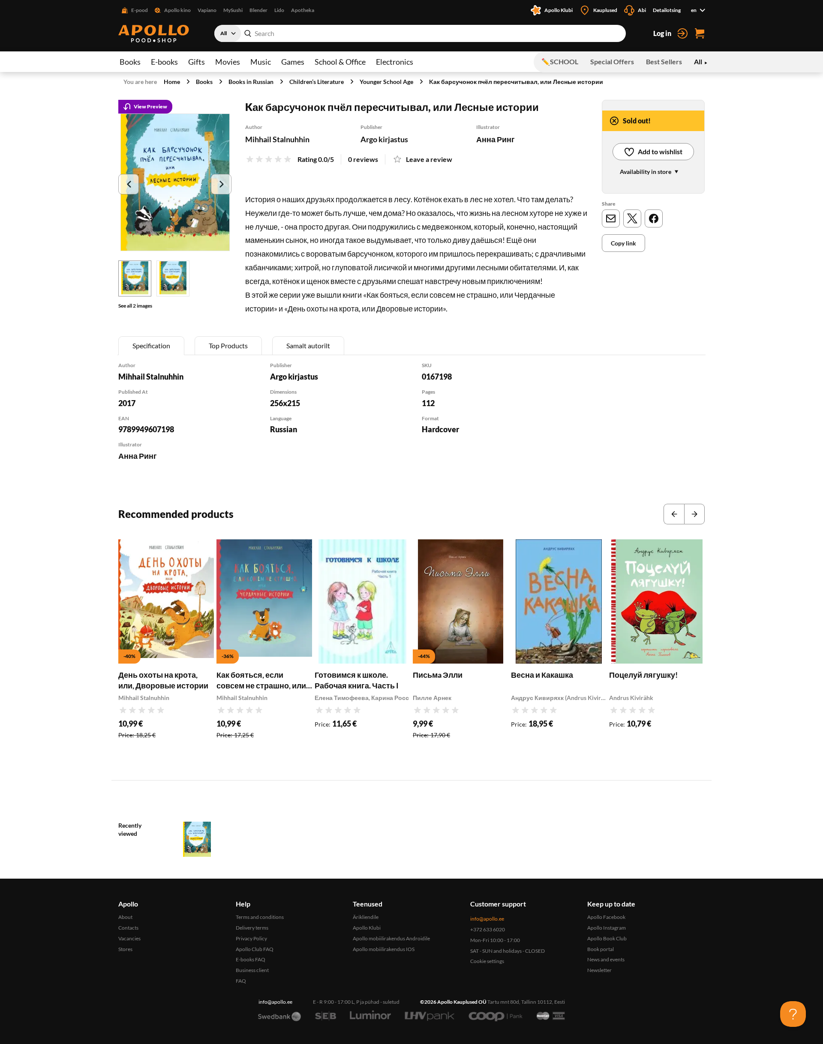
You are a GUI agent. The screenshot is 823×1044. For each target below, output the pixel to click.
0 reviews (363, 159)
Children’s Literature (316, 81)
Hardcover (440, 429)
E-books (164, 61)
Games (292, 61)
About (125, 917)
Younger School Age (386, 81)
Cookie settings (487, 961)
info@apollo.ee (487, 918)
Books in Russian (250, 81)
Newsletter (599, 970)
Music (260, 61)
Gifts (196, 61)
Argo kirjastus (384, 139)
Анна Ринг (495, 139)
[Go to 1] (134, 278)
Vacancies (129, 938)
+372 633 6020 (487, 929)
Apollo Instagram (606, 927)
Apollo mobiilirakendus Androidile (391, 938)
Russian (283, 429)
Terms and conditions (260, 917)
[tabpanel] (411, 422)
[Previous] (128, 184)
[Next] (221, 184)
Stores (125, 949)
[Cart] (699, 33)
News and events (606, 959)
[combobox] (420, 33)
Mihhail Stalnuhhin (277, 139)
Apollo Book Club (607, 938)
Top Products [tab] (228, 345)
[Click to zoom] (174, 182)
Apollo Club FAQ (254, 949)
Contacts (128, 927)
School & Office (340, 61)
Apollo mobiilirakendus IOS (384, 949)
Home (172, 81)
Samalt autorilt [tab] (308, 345)
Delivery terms (252, 927)
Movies (227, 61)
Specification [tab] (151, 345)
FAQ (241, 981)
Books (130, 61)
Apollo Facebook (606, 917)
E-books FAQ (250, 959)
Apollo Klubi (367, 927)
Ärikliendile (365, 917)
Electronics (394, 61)
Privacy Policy (251, 938)
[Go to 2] (172, 278)
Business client (252, 970)
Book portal (600, 949)
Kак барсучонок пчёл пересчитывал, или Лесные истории (516, 81)
